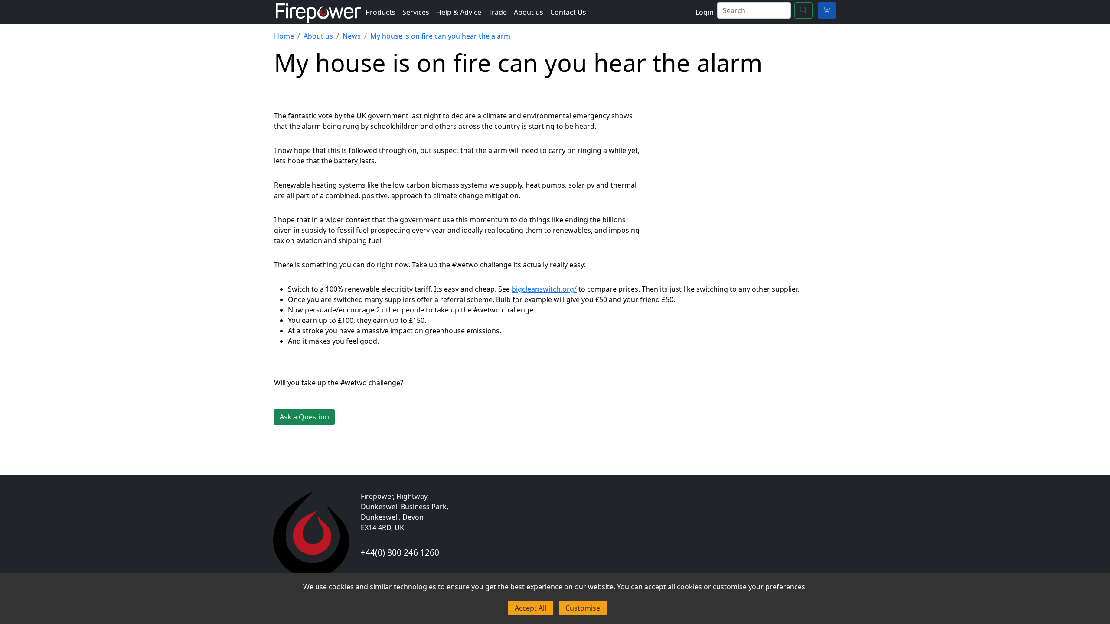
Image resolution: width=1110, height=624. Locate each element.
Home (284, 36)
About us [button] (528, 12)
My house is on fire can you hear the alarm (440, 36)
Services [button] (415, 12)
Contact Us (568, 12)
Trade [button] (497, 12)
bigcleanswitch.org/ (544, 289)
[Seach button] (803, 10)
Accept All (530, 608)
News (352, 36)
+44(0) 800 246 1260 (400, 552)
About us (318, 36)
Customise (582, 608)
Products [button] (380, 12)
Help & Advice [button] (458, 12)
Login (704, 12)
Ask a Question (304, 417)
